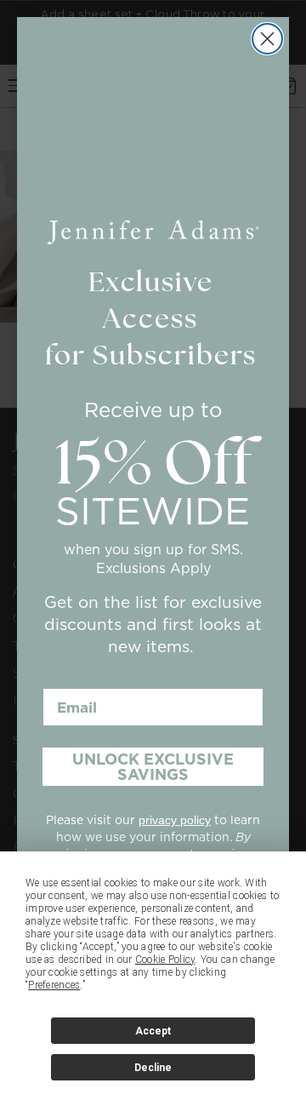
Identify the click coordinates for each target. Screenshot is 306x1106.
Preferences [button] (54, 985)
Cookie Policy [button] (165, 960)
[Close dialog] (267, 39)
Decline (153, 1068)
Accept (153, 1031)
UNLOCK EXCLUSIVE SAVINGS (153, 766)
